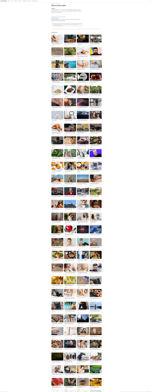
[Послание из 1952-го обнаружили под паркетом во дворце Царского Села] (57, 53)
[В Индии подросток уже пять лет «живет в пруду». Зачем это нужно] (70, 79)
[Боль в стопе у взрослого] (83, 295)
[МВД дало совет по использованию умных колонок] (96, 333)
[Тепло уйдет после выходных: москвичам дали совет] (83, 358)
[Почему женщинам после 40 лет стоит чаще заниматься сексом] (70, 308)
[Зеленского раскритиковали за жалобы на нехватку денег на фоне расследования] (96, 269)
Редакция (121, 391)
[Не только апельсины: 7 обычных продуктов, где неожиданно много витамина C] (57, 168)
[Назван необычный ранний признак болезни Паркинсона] (70, 155)
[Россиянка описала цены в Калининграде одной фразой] (83, 193)
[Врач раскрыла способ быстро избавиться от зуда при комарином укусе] (83, 282)
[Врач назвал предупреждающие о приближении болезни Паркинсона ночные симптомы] (96, 282)
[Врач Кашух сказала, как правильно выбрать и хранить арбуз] (57, 384)
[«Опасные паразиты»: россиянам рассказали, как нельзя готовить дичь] (70, 130)
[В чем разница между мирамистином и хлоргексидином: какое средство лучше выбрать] (96, 219)
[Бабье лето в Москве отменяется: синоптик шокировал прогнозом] (96, 104)
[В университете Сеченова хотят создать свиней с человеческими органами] (57, 320)
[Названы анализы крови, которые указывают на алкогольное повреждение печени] (96, 358)
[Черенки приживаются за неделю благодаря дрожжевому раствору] (96, 91)
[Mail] (1, 1)
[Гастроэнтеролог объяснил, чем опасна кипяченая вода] (70, 117)
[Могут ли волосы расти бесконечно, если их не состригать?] (70, 358)
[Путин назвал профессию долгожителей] (70, 104)
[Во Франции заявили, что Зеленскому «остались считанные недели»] (96, 53)
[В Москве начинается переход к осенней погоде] (83, 320)
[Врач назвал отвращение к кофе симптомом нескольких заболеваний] (83, 206)
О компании (3, 391)
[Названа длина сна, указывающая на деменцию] (83, 41)
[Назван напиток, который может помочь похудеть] (70, 219)
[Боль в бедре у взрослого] (83, 308)
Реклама (7, 391)
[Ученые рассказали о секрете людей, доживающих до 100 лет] (96, 244)
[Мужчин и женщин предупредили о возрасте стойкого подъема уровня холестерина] (83, 257)
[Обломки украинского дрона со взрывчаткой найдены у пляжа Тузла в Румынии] (96, 308)
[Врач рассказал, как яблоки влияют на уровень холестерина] (70, 41)
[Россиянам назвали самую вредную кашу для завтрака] (83, 142)
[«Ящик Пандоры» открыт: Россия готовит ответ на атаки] (70, 206)
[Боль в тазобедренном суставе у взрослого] (57, 308)
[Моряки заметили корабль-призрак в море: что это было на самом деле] (83, 180)
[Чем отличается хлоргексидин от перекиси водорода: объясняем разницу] (83, 219)
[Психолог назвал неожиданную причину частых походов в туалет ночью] (70, 295)
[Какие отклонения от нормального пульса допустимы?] (57, 371)
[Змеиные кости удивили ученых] (57, 269)
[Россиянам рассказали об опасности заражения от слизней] (57, 282)
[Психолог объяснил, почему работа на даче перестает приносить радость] (96, 193)
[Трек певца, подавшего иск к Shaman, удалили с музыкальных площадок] (96, 155)
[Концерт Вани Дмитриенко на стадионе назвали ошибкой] (70, 371)
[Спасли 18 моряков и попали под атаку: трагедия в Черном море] (83, 117)
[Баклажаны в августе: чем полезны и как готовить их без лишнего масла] (70, 91)
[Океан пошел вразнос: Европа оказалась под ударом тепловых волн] (70, 66)
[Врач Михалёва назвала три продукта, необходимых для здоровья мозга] (57, 130)
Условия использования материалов (127, 391)
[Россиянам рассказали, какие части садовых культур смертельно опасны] (70, 384)
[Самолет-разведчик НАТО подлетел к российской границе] (83, 79)
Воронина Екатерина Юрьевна (60, 16)
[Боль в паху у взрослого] (83, 244)
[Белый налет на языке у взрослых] (70, 244)
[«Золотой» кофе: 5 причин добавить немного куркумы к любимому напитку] (96, 384)
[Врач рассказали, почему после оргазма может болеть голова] (70, 142)
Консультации (53, 3)
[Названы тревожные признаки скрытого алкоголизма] (83, 333)
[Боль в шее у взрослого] (83, 371)
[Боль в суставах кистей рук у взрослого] (57, 333)
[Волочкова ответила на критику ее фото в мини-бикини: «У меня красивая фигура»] (70, 193)
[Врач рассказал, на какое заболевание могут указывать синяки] (70, 180)
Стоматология (58, 3)
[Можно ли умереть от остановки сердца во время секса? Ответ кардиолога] (83, 53)
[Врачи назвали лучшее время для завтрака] (83, 168)
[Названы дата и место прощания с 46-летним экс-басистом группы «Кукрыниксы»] (96, 231)
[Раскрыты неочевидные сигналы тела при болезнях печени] (57, 41)
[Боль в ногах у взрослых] (70, 333)
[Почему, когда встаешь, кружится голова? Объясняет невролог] (83, 104)
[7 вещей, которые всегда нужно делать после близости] (70, 168)
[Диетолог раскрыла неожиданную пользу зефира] (57, 117)
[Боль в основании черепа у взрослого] (57, 142)
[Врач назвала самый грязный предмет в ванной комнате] (57, 219)
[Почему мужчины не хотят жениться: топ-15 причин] (83, 346)
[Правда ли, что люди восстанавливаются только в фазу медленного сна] (96, 257)
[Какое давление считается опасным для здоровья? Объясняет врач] (83, 155)
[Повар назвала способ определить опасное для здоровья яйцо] (83, 66)
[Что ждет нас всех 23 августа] (83, 231)
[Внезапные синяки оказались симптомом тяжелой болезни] (57, 104)
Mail (1, 391)
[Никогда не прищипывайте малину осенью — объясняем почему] (70, 53)
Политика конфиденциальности (148, 391)
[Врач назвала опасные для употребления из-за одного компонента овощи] (57, 155)
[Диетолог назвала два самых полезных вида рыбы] (57, 91)
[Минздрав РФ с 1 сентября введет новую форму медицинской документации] (96, 168)
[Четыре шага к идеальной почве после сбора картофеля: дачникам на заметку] (96, 130)
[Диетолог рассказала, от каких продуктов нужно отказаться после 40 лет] (70, 257)
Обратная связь (134, 391)
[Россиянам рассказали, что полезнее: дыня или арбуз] (70, 282)
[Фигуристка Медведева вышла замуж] (96, 117)
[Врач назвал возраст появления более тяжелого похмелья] (57, 193)
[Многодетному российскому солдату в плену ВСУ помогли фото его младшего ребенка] (96, 41)
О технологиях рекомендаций (140, 391)
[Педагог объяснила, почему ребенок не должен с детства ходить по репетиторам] (70, 320)
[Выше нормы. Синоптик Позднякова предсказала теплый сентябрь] (57, 79)
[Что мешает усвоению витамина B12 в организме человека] (96, 142)
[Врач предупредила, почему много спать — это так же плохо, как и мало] (96, 66)
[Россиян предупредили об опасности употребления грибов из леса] (96, 346)
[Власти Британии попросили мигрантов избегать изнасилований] (83, 130)
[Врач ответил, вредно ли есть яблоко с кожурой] (96, 79)
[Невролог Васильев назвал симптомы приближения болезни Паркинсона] (96, 320)
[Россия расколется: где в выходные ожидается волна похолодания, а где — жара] (57, 66)
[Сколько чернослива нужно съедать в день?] (83, 384)
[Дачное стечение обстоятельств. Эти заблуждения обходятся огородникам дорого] (57, 244)
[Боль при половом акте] (57, 295)
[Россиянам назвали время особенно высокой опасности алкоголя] (57, 180)
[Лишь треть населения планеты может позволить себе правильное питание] (57, 257)
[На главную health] (4, 1)
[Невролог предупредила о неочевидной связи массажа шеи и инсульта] (96, 180)
